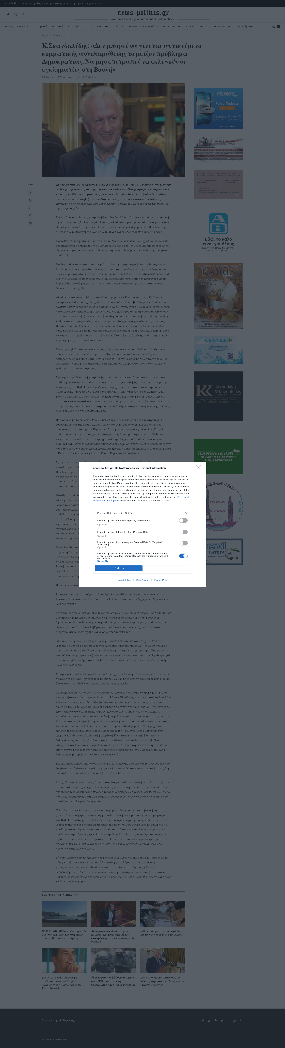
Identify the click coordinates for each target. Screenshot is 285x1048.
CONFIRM (119, 568)
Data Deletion (124, 580)
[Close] (199, 468)
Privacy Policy (161, 580)
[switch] (183, 520)
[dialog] (142, 524)
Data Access (142, 580)
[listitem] (142, 513)
